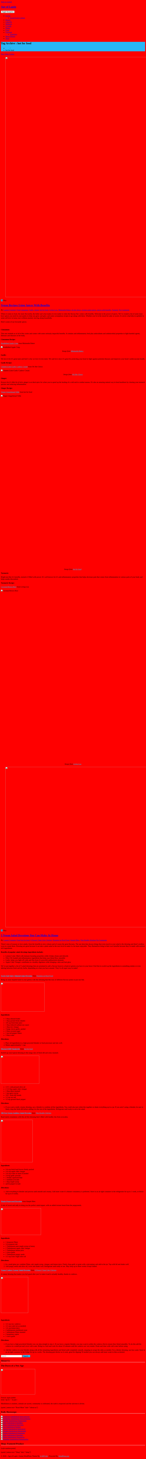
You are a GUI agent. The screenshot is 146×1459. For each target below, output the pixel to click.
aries (21, 1435)
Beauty (8, 20)
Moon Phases (10, 36)
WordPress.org (64, 1456)
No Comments (124, 310)
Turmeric (115, 310)
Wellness (8, 24)
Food (7, 30)
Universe (8, 32)
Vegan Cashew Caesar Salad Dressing (16, 1270)
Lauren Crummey (10, 310)
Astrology (13, 34)
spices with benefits (104, 310)
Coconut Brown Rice (8, 587)
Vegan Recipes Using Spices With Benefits (25, 305)
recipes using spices (89, 310)
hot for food (44, 310)
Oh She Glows (77, 374)
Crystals (8, 26)
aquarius (25, 1439)
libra (21, 1423)
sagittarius (26, 1419)
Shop (7, 38)
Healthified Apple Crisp (9, 343)
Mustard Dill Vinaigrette (10, 1049)
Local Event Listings (17, 18)
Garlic (31, 310)
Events (7, 16)
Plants (7, 28)
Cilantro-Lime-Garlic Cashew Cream (14, 367)
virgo (21, 1425)
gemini (23, 1431)
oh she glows (76, 310)
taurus (23, 1433)
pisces (22, 1437)
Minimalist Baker (64, 310)
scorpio (23, 1421)
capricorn (26, 1417)
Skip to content (6, 2)
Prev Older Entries (7, 54)
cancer (23, 1429)
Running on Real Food (61, 940)
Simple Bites (74, 940)
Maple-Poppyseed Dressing (11, 1201)
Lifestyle (8, 22)
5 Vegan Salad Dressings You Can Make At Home (29, 935)
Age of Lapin (8, 6)
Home (7, 48)
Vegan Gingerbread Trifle (10, 392)
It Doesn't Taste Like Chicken (41, 940)
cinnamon (24, 310)
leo (19, 1427)
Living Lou (53, 310)
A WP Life (44, 1456)
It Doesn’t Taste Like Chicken (45, 1270)
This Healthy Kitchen (88, 940)
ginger (36, 310)
